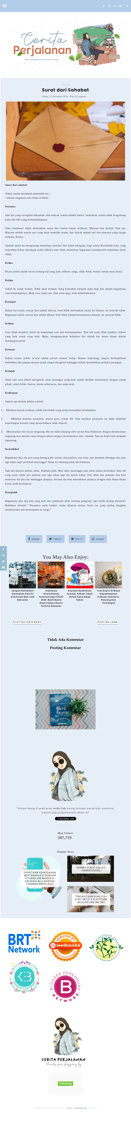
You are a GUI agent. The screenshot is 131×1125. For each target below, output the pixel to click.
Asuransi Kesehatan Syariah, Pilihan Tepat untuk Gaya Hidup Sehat (80, 595)
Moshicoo (92, 1108)
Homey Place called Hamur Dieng (91, 869)
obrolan (65, 84)
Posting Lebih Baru (27, 622)
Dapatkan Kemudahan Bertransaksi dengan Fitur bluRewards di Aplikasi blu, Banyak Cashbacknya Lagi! (40, 878)
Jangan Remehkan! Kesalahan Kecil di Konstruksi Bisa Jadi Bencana (22, 595)
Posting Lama (108, 622)
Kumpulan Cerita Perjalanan (49, 1108)
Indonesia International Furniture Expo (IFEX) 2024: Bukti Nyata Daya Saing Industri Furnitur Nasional (51, 598)
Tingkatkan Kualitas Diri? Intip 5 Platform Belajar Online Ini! (91, 899)
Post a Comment (78, 96)
